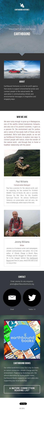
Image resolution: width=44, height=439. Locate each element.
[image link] (12, 298)
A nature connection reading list (22, 389)
